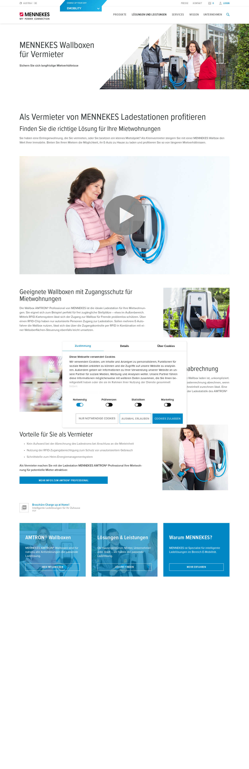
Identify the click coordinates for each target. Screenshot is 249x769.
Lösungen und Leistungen (149, 14)
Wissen (194, 14)
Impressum (107, 392)
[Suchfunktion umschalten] (227, 14)
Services (178, 14)
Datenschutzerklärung (83, 392)
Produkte (120, 14)
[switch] (109, 405)
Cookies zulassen (168, 418)
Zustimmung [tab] (83, 346)
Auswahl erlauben (135, 418)
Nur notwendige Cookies (97, 418)
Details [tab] (124, 346)
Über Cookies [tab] (166, 346)
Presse (184, 3)
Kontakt (197, 3)
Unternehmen (212, 14)
